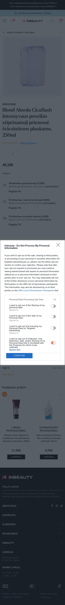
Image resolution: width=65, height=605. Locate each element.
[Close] (59, 246)
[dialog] (32, 302)
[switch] (53, 306)
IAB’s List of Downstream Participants (36, 290)
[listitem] (32, 299)
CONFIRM (19, 355)
